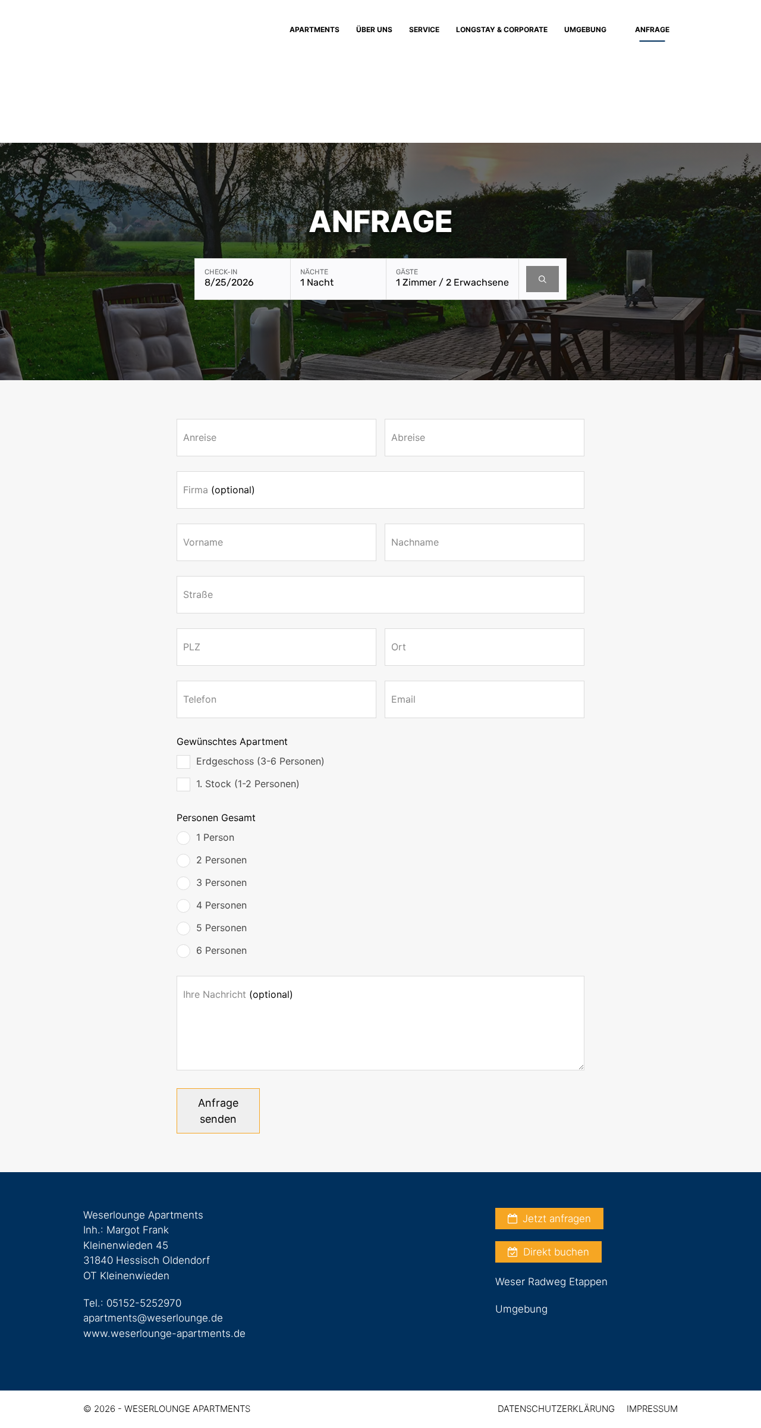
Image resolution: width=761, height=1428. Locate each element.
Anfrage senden (218, 1111)
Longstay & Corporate (502, 29)
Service (424, 29)
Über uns (374, 29)
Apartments (314, 29)
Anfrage (652, 29)
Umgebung (585, 29)
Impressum (652, 1408)
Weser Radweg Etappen (551, 1282)
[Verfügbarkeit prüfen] (542, 279)
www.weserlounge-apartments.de (164, 1333)
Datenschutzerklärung (556, 1408)
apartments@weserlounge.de (153, 1318)
